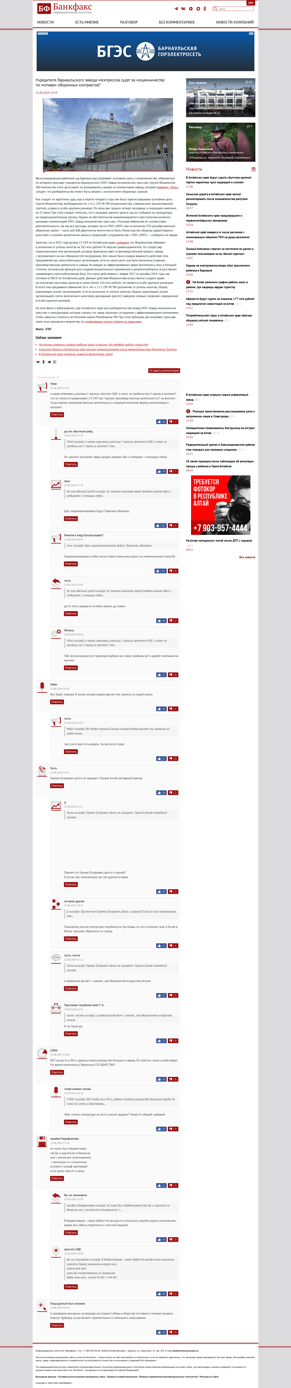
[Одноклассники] (205, 8)
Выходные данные (46, 1377)
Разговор (129, 22)
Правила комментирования (122, 1377)
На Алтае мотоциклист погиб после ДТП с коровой (219, 540)
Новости (45, 22)
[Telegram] (176, 8)
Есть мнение (87, 22)
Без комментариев (177, 22)
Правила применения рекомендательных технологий (168, 1377)
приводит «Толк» (167, 187)
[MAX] (199, 8)
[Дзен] (191, 8)
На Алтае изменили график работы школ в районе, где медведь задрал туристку (93, 344)
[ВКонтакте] (184, 8)
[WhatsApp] (54, 361)
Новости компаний (235, 22)
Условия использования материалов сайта (81, 1377)
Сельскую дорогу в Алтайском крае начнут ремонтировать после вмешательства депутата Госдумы (108, 349)
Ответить (57, 414)
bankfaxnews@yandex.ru (185, 1351)
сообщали (122, 242)
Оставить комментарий (164, 370)
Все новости (247, 557)
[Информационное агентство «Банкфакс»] (70, 9)
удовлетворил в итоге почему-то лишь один (113, 321)
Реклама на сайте (209, 1377)
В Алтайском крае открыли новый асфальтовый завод (76, 354)
